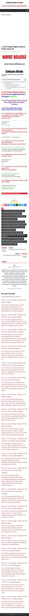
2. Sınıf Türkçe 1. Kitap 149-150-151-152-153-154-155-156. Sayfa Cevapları (14, 470)
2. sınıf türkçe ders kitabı (8, 229)
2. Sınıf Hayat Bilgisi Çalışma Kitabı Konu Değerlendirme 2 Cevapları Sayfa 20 (14, 82)
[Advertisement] (14, 30)
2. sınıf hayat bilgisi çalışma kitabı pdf (11, 213)
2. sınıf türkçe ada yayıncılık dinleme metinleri (13, 224)
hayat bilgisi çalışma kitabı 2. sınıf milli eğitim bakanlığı (13, 236)
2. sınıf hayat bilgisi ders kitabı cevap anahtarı (13, 216)
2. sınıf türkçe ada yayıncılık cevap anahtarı (13, 221)
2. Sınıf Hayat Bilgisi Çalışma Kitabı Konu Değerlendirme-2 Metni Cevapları (12, 85)
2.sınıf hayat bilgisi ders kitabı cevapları (12, 232)
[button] (27, 10)
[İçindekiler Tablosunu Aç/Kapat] (24, 80)
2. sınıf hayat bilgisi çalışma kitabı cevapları (13, 211)
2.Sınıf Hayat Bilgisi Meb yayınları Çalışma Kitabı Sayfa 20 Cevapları (16, 88)
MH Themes (12, 614)
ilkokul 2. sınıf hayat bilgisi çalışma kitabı (12, 238)
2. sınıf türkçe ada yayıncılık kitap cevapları (13, 227)
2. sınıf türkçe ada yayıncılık (9, 219)
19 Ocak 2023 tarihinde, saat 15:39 (14, 267)
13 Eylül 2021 (5, 51)
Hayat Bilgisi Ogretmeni (15, 51)
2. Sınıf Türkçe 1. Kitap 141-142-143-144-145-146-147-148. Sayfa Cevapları (14, 491)
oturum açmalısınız (16, 296)
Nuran (3, 300)
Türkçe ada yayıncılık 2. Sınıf (9, 244)
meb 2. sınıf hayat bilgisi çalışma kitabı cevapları (14, 241)
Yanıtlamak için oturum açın (14, 288)
